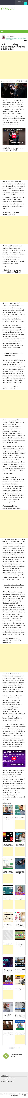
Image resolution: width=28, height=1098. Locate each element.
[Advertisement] (14, 22)
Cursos (11, 81)
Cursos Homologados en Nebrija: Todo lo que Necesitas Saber (16, 38)
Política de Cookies (8, 1081)
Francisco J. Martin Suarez (17, 1055)
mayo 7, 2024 (5, 81)
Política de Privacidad (9, 1078)
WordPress (10, 1094)
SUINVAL (8, 9)
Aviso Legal (6, 1080)
